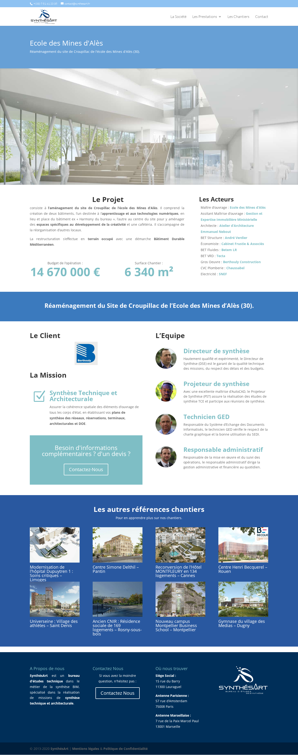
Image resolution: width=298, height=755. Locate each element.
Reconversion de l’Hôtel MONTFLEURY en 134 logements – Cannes (179, 571)
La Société (178, 17)
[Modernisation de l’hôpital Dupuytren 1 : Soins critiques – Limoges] (55, 545)
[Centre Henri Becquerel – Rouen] (243, 545)
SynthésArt (59, 748)
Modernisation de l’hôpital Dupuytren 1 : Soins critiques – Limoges (51, 573)
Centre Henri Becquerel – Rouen (242, 569)
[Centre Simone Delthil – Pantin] (117, 545)
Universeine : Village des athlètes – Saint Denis (54, 623)
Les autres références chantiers (149, 509)
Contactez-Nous (86, 469)
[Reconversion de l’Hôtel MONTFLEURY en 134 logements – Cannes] (180, 545)
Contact (261, 17)
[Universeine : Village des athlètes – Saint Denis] (55, 599)
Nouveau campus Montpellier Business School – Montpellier (176, 625)
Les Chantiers (238, 17)
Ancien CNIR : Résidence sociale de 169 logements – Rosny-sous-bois (117, 627)
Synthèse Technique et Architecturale (83, 396)
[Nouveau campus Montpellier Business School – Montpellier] (180, 599)
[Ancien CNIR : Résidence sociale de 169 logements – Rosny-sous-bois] (117, 599)
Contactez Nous (118, 693)
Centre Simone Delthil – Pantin (116, 569)
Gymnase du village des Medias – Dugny (241, 623)
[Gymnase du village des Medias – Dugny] (243, 599)
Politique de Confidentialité (125, 748)
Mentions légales (85, 748)
